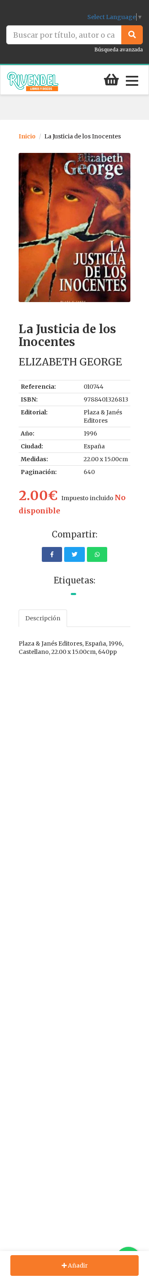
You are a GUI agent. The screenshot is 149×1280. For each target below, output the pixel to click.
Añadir (77, 1265)
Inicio (27, 136)
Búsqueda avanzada (118, 49)
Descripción (42, 618)
